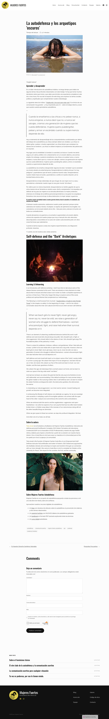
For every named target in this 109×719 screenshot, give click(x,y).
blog (33, 508)
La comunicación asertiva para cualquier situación (28, 671)
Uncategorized (41, 74)
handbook (35, 516)
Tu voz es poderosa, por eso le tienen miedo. (26, 676)
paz (65, 528)
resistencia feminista (32, 531)
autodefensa (30, 528)
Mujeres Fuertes (18, 5)
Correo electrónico (31, 602)
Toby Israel (34, 74)
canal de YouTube (37, 513)
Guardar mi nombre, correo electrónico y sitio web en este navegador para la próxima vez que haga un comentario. (52, 617)
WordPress (87, 714)
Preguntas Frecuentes (91, 546)
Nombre (28, 595)
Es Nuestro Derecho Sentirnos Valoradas (24, 546)
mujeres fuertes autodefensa (55, 528)
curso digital (35, 519)
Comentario (29, 577)
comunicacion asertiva (40, 528)
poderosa (70, 528)
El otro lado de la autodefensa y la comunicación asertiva (31, 665)
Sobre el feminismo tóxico (19, 660)
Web (27, 609)
